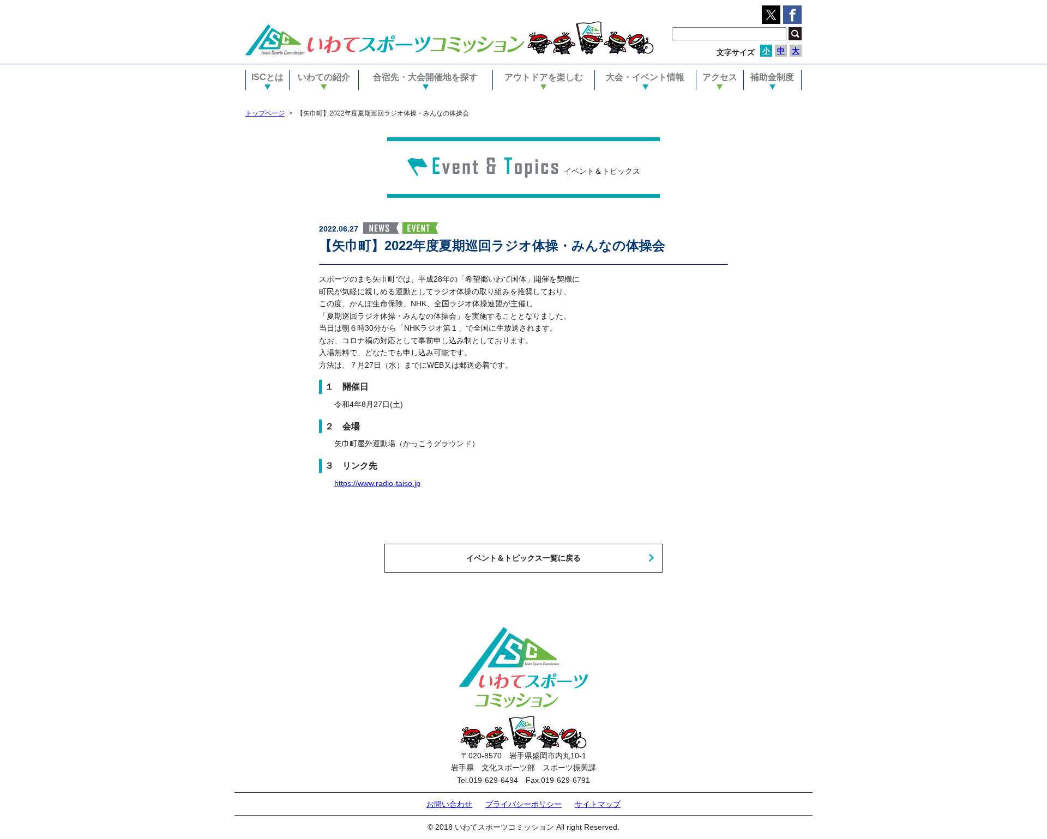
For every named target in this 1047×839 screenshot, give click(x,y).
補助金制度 (772, 77)
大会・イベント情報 (645, 77)
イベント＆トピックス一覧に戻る (523, 558)
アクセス (719, 77)
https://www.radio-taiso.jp (377, 483)
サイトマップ (598, 804)
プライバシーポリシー (523, 804)
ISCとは (267, 77)
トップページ (265, 113)
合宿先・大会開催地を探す (425, 77)
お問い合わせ (449, 804)
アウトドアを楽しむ (543, 77)
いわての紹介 (324, 77)
